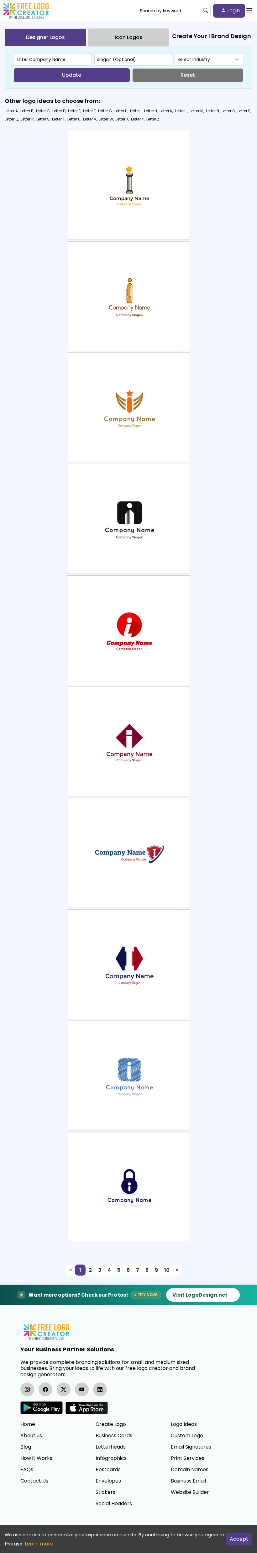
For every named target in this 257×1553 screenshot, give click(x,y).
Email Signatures (191, 1447)
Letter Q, (12, 119)
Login (233, 10)
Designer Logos (45, 37)
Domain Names (189, 1469)
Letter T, (59, 119)
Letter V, (90, 119)
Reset (188, 75)
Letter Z (152, 119)
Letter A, (11, 111)
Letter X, (122, 119)
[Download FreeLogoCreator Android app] (41, 1407)
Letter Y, (137, 119)
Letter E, (74, 111)
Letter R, (27, 119)
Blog (25, 1447)
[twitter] (64, 1389)
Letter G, (105, 111)
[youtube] (82, 1389)
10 (167, 1270)
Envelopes (108, 1480)
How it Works (36, 1458)
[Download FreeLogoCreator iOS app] (86, 1407)
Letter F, (89, 111)
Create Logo (111, 1424)
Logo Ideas (184, 1424)
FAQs (26, 1469)
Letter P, (244, 111)
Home (27, 1424)
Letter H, (121, 111)
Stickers (105, 1492)
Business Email (188, 1480)
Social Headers (114, 1503)
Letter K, (166, 111)
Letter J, (151, 111)
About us (31, 1435)
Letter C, (43, 111)
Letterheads (111, 1447)
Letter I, (136, 111)
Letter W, (106, 119)
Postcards (108, 1469)
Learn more (39, 1543)
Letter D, (59, 111)
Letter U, (74, 119)
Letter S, (43, 119)
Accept (239, 1539)
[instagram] (27, 1389)
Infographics (111, 1458)
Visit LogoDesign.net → (202, 1295)
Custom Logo (187, 1435)
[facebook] (45, 1389)
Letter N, (213, 111)
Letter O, (229, 111)
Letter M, (197, 111)
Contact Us (34, 1480)
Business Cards (114, 1435)
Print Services (187, 1458)
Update (71, 75)
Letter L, (181, 111)
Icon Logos (128, 37)
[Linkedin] (100, 1389)
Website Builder (190, 1492)
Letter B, (27, 111)
